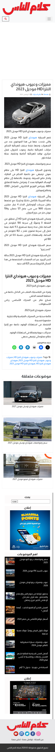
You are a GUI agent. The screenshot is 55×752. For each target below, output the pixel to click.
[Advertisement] (27, 51)
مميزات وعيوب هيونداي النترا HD (28, 357)
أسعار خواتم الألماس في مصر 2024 (32, 619)
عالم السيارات (36, 94)
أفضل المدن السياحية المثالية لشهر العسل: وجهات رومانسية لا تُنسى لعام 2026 (32, 656)
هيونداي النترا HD (43, 363)
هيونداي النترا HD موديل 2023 (22, 363)
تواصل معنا (27, 739)
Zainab (46, 94)
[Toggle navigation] (49, 19)
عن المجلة (39, 739)
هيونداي (33, 137)
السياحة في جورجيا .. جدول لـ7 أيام (33, 667)
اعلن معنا (16, 739)
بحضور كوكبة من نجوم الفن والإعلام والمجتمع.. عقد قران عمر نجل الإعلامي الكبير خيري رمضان (32, 597)
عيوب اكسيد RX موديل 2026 (35, 571)
